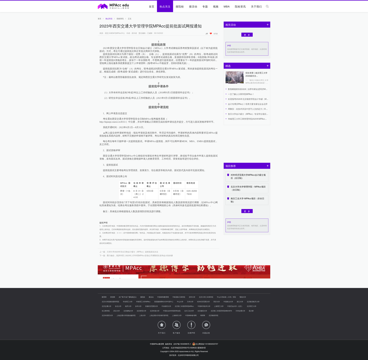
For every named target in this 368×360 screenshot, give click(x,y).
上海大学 (142, 315)
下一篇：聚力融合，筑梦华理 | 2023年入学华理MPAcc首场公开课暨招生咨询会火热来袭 (136, 255)
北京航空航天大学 (253, 301)
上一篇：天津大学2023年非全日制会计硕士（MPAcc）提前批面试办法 (128, 251)
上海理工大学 (219, 306)
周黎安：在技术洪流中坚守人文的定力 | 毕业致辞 (250, 108)
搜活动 (193, 6)
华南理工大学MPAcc (143, 301)
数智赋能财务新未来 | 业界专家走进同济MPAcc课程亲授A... (254, 89)
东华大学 (138, 306)
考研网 (202, 315)
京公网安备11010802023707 (206, 344)
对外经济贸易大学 (203, 301)
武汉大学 (116, 311)
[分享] (208, 33)
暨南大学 (243, 297)
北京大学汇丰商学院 (206, 297)
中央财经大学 (166, 306)
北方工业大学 (189, 311)
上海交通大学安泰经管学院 (158, 315)
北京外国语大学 (107, 315)
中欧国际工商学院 (178, 297)
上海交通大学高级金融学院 (126, 315)
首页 (151, 6)
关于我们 (256, 6)
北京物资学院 (213, 315)
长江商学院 (106, 311)
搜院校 (180, 6)
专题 (205, 6)
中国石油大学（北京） (235, 306)
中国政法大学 (228, 301)
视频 (215, 6)
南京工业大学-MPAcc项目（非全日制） (247, 200)
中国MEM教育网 (163, 297)
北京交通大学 (106, 306)
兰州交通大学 (240, 311)
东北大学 (118, 306)
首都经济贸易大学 (151, 306)
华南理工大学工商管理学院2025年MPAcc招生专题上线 (252, 118)
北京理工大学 (251, 306)
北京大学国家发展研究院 (110, 301)
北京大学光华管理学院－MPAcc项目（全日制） (248, 188)
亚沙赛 (251, 311)
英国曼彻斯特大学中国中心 (163, 301)
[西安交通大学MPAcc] (184, 271)
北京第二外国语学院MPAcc (184, 306)
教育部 (104, 297)
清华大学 (192, 297)
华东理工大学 (127, 301)
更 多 (247, 34)
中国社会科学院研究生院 (172, 311)
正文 (129, 18)
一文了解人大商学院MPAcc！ (241, 94)
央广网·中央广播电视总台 (128, 297)
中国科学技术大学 (204, 306)
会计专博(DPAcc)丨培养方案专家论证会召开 (248, 104)
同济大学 (216, 301)
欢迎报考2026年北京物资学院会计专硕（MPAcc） (250, 98)
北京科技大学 (154, 311)
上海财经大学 (177, 315)
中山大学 (180, 301)
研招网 (112, 297)
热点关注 (165, 6)
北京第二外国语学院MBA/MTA (221, 311)
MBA (227, 6)
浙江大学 (240, 301)
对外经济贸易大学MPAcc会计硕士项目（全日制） (248, 176)
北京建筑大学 (202, 311)
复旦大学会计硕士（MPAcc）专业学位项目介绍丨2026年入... (255, 113)
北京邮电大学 (128, 311)
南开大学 (128, 306)
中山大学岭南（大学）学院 (226, 297)
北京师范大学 (141, 311)
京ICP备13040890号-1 (182, 344)
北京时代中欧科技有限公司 (188, 355)
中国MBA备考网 (191, 315)
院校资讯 (240, 6)
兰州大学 (190, 301)
